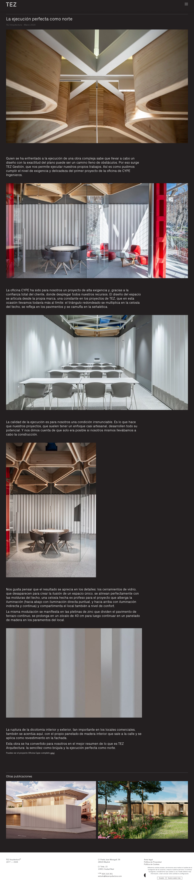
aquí (52, 753)
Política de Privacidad (153, 862)
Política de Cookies (151, 864)
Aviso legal (148, 860)
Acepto (161, 878)
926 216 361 (105, 874)
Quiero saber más (174, 878)
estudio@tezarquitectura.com (110, 876)
